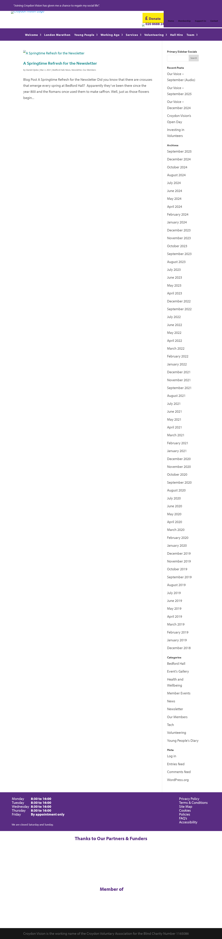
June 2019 (174, 600)
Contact (214, 21)
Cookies (185, 810)
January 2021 (177, 450)
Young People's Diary (182, 740)
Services (132, 35)
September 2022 (179, 309)
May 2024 (174, 198)
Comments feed (179, 771)
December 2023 (179, 230)
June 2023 (174, 277)
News (68, 69)
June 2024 (174, 190)
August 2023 (176, 261)
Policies (184, 814)
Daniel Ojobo (32, 69)
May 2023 (174, 285)
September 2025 (179, 151)
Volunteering (154, 35)
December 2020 (179, 458)
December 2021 (179, 372)
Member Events (178, 693)
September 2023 (179, 253)
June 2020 (174, 506)
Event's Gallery (178, 671)
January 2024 (177, 222)
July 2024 (174, 182)
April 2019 (174, 616)
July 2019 (174, 592)
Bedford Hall (58, 69)
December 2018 (179, 648)
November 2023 (179, 238)
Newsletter (77, 69)
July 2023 (174, 269)
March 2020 (175, 529)
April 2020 (174, 521)
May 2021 (174, 419)
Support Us (200, 21)
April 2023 (174, 293)
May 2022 (174, 332)
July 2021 (174, 403)
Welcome (31, 35)
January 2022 (177, 364)
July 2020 (174, 498)
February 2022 (177, 356)
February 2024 (177, 214)
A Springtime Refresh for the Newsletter (60, 63)
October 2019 (177, 569)
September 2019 (179, 577)
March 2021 (175, 435)
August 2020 (176, 490)
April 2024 (174, 206)
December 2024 (179, 159)
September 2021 (179, 387)
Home (171, 21)
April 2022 (174, 340)
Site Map (185, 806)
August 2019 (176, 585)
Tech (170, 724)
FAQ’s (183, 818)
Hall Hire (176, 35)
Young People (84, 35)
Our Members (89, 69)
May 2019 (174, 608)
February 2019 (177, 632)
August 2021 (176, 395)
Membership (184, 21)
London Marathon (57, 35)
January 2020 (177, 545)
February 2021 (177, 443)
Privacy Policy (189, 798)
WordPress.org (178, 779)
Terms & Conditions (193, 802)
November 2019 (179, 561)
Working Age (110, 35)
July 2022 (174, 316)
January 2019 (177, 640)
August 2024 (176, 175)
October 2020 (177, 474)
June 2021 (174, 411)
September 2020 (179, 482)
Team (190, 35)
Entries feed (175, 764)
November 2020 (179, 466)
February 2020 (177, 537)
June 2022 (174, 324)
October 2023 (177, 246)
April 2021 (174, 427)
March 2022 (175, 348)
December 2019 (179, 553)
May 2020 (174, 514)
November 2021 (179, 380)
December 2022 (179, 301)
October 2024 (177, 167)
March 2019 (175, 624)
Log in (171, 756)
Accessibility (188, 822)
